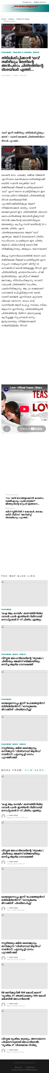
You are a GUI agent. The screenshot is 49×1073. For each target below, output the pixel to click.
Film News (6, 609)
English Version (40, 2)
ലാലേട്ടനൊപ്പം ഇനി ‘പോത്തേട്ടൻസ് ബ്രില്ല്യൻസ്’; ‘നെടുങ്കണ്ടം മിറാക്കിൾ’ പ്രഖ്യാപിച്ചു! (22, 706)
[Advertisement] (24, 103)
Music (15, 654)
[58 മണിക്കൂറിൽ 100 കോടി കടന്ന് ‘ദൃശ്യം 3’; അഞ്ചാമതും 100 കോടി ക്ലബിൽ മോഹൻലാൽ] (24, 976)
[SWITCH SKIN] (46, 14)
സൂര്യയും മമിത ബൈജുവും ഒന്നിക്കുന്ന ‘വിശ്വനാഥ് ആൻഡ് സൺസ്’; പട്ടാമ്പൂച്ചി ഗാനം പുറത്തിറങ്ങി (20, 752)
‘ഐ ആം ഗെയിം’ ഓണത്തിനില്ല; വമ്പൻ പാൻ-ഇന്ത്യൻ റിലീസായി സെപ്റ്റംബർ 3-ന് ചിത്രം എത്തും (22, 616)
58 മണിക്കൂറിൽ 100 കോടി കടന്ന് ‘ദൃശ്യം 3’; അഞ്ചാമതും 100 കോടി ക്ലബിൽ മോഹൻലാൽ (23, 995)
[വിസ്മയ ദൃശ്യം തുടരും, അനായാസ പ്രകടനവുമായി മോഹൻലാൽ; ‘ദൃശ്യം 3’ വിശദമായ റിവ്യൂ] (24, 1022)
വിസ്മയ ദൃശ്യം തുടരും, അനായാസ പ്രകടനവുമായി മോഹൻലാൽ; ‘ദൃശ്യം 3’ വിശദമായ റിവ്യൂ (23, 1042)
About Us (18, 1067)
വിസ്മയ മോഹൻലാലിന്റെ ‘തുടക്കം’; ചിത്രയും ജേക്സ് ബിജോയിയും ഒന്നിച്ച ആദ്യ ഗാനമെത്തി (22, 661)
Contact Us (26, 2)
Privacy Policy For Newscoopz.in (25, 1070)
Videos (22, 654)
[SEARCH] (43, 14)
